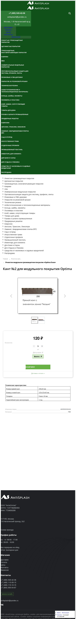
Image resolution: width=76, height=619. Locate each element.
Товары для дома (11, 216)
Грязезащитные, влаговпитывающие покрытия (23, 183)
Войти (59, 612)
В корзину (30, 367)
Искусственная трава (13, 234)
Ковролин (8, 224)
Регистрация (65, 612)
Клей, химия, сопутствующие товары (19, 213)
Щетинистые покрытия (13, 181)
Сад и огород (10, 232)
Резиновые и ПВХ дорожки (15, 197)
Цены (3, 564)
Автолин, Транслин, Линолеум (17, 226)
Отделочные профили (13, 237)
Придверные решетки (13, 221)
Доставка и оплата (37, 373)
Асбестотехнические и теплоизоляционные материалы (27, 205)
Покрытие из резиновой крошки (17, 199)
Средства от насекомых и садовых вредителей (24, 250)
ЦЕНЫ (8, 32)
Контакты (4, 567)
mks (6, 189)
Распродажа (9, 253)
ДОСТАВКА (8, 27)
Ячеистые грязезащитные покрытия (19, 178)
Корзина (59, 615)
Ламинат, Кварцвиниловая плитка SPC (20, 229)
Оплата (4, 562)
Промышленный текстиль (15, 240)
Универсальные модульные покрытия (20, 191)
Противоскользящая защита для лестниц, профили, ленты (28, 194)
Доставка (4, 559)
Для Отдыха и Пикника (13, 248)
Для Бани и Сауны (12, 245)
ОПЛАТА (8, 30)
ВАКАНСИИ (16, 37)
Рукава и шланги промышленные (18, 218)
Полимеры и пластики (13, 210)
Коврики (7, 186)
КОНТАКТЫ (8, 34)
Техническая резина (12, 202)
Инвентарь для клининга (14, 242)
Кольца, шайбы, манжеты (14, 208)
